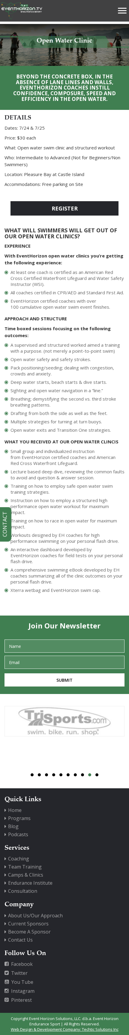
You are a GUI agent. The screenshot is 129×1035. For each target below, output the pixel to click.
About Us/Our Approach (35, 915)
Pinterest (21, 1000)
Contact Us (20, 939)
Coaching (18, 858)
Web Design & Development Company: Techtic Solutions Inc (64, 1029)
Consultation (22, 891)
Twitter (19, 973)
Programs (19, 818)
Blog (13, 826)
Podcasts (18, 834)
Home (15, 810)
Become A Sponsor (29, 931)
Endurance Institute (30, 883)
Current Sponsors (28, 923)
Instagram (22, 991)
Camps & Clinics (25, 875)
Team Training (25, 866)
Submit (64, 680)
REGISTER (65, 208)
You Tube (22, 982)
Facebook (22, 964)
